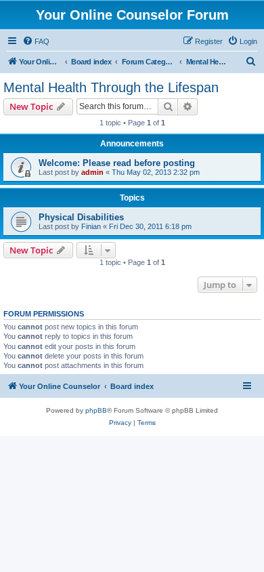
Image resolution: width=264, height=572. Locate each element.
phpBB (96, 410)
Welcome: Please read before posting (117, 163)
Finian (91, 226)
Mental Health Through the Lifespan (111, 87)
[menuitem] (35, 41)
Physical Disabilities (81, 217)
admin (92, 172)
